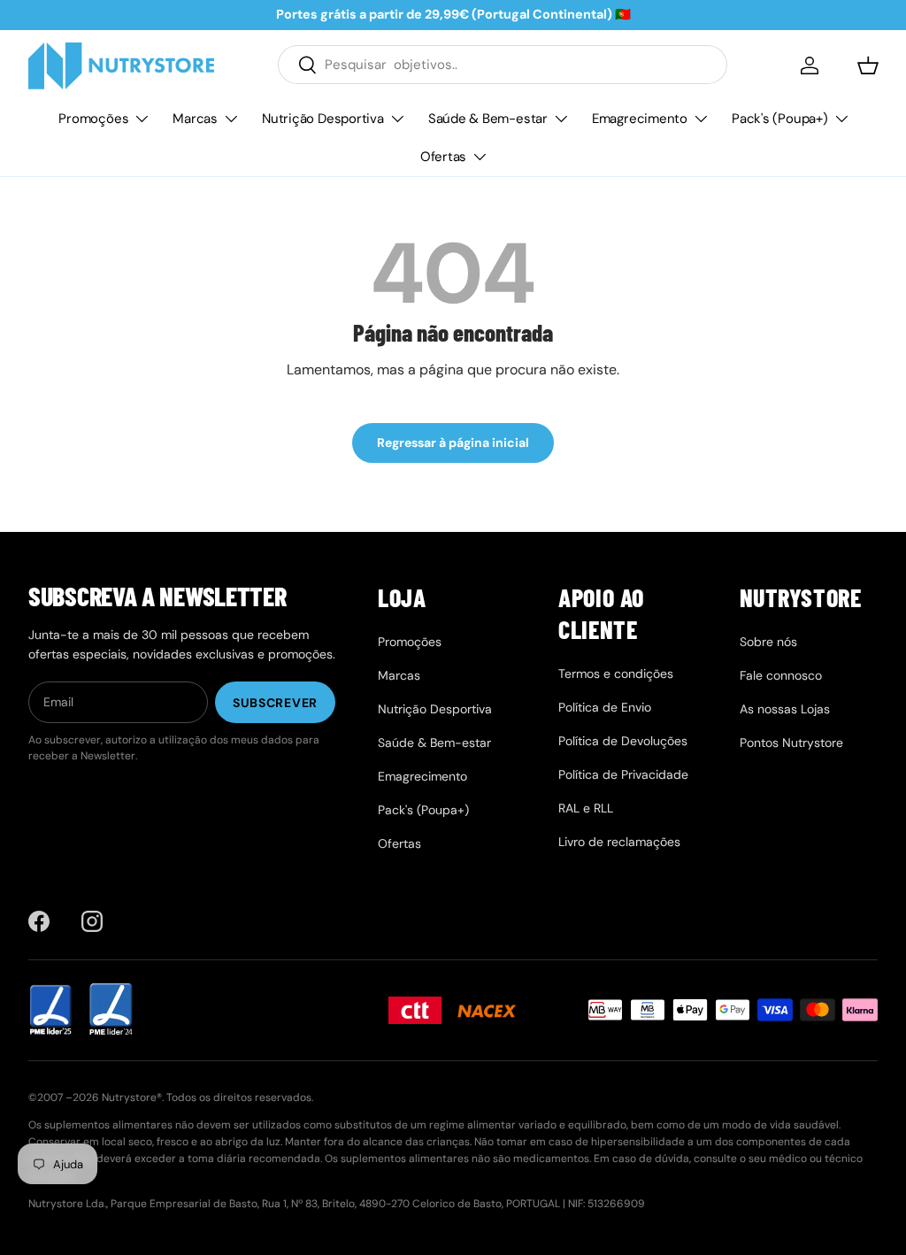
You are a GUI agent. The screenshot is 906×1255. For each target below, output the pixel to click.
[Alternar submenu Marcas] (231, 118)
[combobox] (502, 64)
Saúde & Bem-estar (488, 118)
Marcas (195, 118)
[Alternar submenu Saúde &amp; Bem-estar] (561, 118)
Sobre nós (768, 642)
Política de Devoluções (622, 741)
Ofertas (443, 157)
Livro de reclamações (619, 842)
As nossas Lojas (785, 709)
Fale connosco (781, 675)
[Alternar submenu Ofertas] (479, 156)
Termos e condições (615, 673)
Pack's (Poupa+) (780, 118)
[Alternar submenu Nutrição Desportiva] (397, 118)
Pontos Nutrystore (791, 743)
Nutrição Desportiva (323, 118)
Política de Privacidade (623, 774)
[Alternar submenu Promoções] (141, 118)
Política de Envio (604, 707)
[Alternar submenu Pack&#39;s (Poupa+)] (841, 118)
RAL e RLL (585, 808)
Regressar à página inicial (453, 442)
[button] (868, 65)
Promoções (93, 118)
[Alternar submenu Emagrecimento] (700, 118)
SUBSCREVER (275, 703)
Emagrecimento (639, 118)
